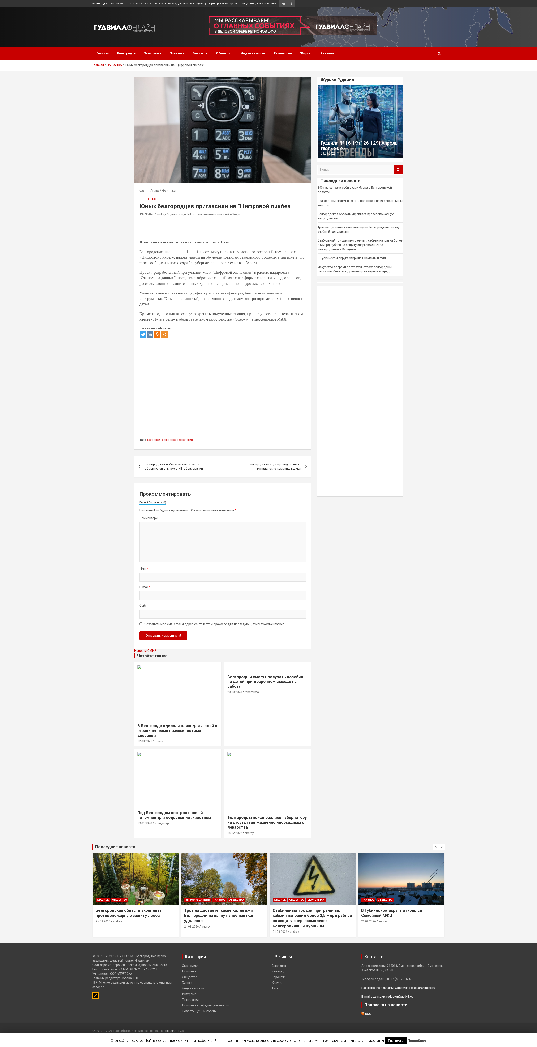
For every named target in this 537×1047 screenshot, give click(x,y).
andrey (161, 214)
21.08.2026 (280, 931)
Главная (102, 53)
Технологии (283, 53)
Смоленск (279, 966)
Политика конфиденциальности (205, 1005)
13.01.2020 (144, 823)
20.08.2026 (368, 921)
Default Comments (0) (152, 502)
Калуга (277, 983)
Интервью (189, 994)
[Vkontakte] (150, 334)
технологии (185, 439)
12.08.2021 (144, 741)
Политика (176, 53)
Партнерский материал (223, 3)
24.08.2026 (191, 926)
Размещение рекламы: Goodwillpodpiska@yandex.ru (398, 988)
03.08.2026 (328, 153)
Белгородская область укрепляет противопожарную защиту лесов (129, 913)
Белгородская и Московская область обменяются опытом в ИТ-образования (174, 466)
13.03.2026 (146, 214)
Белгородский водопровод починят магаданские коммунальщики (275, 466)
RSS (367, 1014)
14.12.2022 (234, 833)
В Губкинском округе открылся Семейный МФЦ (352, 258)
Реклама (327, 53)
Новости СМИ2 (145, 651)
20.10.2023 (234, 692)
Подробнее (417, 1041)
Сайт (142, 605)
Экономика (152, 53)
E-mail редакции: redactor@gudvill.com (388, 996)
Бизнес (198, 53)
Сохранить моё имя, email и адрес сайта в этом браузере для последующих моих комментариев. (214, 624)
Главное (103, 899)
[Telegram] (143, 334)
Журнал (306, 53)
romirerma (252, 692)
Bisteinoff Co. (174, 1031)
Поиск (398, 169)
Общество (224, 53)
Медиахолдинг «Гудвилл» (258, 3)
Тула (275, 988)
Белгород (98, 3)
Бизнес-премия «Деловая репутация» (179, 3)
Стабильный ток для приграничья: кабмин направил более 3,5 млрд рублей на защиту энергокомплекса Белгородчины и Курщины (360, 245)
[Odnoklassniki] (157, 334)
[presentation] (436, 847)
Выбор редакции (197, 899)
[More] (164, 334)
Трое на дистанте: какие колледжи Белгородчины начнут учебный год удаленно (218, 915)
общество (169, 439)
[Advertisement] (215, 228)
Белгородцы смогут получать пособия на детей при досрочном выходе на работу (265, 681)
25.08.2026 (103, 921)
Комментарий (149, 518)
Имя (143, 568)
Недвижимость (253, 53)
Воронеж (278, 977)
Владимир (162, 823)
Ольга (159, 741)
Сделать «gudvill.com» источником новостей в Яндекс (205, 214)
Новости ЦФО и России (199, 1011)
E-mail (144, 587)
